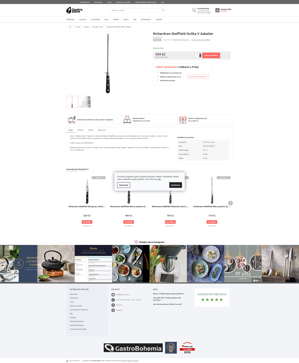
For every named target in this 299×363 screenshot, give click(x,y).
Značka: (201, 40)
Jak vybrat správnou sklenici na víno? (167, 304)
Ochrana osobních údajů (78, 329)
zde (159, 179)
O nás (109, 2)
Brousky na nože (209, 142)
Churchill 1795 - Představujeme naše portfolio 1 (167, 299)
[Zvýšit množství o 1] (200, 54)
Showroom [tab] (102, 130)
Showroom (84, 2)
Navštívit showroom (198, 77)
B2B (162, 2)
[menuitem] (70, 19)
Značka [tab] (90, 130)
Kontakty (73, 317)
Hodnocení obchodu (77, 321)
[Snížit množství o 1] (200, 56)
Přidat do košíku (211, 55)
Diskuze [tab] (80, 130)
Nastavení (123, 185)
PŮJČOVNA (98, 2)
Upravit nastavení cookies (130, 360)
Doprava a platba (123, 2)
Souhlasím (175, 185)
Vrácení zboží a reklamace (145, 2)
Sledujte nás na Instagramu (152, 242)
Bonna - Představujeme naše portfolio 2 (168, 293)
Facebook (119, 305)
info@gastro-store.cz (123, 294)
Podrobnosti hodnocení (180, 40)
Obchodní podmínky (77, 325)
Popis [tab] (71, 130)
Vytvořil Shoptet (74, 360)
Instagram (119, 310)
